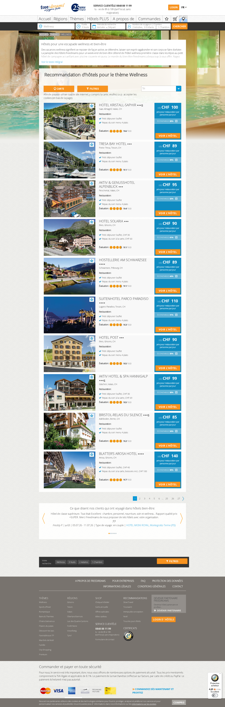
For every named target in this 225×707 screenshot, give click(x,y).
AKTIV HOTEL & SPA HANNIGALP (123, 376)
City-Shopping (45, 649)
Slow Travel (128, 602)
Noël (125, 616)
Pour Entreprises (123, 581)
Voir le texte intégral (51, 62)
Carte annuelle (101, 607)
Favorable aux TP (46, 635)
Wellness (66, 34)
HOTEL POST (108, 337)
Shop (98, 598)
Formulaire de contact (104, 639)
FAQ (143, 581)
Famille (42, 645)
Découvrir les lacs (46, 630)
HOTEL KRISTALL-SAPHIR (117, 105)
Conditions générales (152, 586)
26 (173, 498)
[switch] (215, 695)
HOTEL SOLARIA (111, 221)
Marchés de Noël (46, 640)
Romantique (44, 611)
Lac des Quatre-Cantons (77, 621)
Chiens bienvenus (46, 621)
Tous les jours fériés (132, 621)
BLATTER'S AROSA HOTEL (118, 453)
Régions (60, 18)
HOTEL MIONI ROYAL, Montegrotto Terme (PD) (150, 525)
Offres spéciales (102, 611)
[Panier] (175, 18)
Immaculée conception (133, 611)
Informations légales (117, 586)
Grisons (70, 602)
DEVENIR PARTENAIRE (168, 610)
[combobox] (161, 88)
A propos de (123, 18)
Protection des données (167, 581)
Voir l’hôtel (168, 135)
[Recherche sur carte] (183, 18)
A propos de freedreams (90, 581)
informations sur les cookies (144, 704)
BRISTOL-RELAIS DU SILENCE (120, 414)
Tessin (70, 607)
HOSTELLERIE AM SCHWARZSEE (123, 259)
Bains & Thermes (46, 616)
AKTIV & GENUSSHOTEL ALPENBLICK (117, 184)
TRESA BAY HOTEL (112, 143)
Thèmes (77, 18)
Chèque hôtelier (102, 602)
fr (183, 7)
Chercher (179, 26)
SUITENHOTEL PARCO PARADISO (123, 298)
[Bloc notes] (167, 18)
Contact (177, 586)
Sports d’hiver (45, 607)
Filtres (94, 88)
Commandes (149, 18)
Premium (43, 654)
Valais (69, 611)
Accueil (45, 18)
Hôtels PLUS (98, 18)
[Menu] (220, 674)
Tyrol (69, 635)
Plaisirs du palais (46, 626)
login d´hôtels (163, 619)
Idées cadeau (101, 616)
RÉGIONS (72, 598)
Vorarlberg (72, 630)
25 (166, 498)
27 (179, 498)
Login (174, 7)
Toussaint (127, 607)
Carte (60, 88)
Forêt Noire (72, 626)
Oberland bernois (75, 616)
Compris (178, 702)
